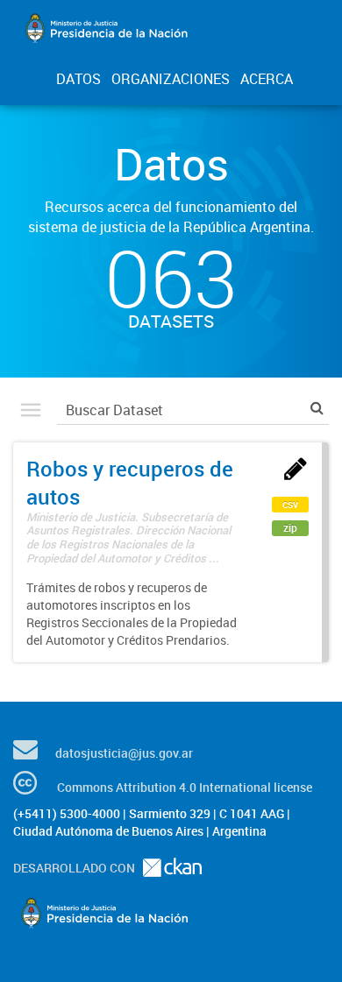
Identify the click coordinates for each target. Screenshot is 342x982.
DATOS (78, 78)
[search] (317, 407)
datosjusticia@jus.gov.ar (124, 753)
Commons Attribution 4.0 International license (184, 787)
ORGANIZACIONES (170, 78)
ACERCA (266, 78)
